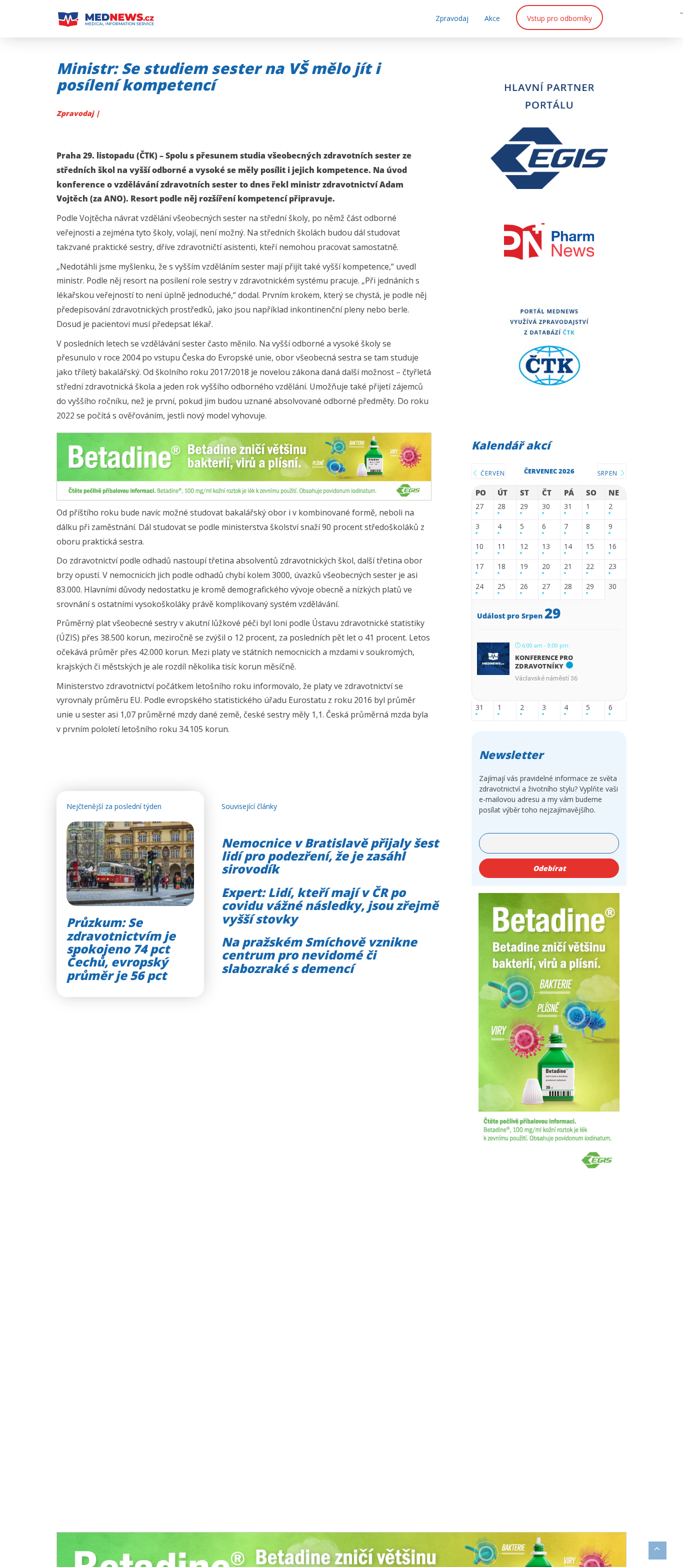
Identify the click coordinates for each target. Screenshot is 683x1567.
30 (546, 506)
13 (546, 546)
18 (502, 566)
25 (502, 586)
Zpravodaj (452, 18)
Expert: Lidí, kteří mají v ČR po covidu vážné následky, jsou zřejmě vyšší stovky (330, 905)
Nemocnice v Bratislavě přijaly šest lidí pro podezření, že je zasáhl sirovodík (330, 856)
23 (612, 566)
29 (524, 506)
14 (568, 546)
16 (612, 546)
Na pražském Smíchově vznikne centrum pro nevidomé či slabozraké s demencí (319, 955)
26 (524, 586)
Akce (492, 18)
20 (546, 566)
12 (524, 546)
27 (480, 506)
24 (480, 586)
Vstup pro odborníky (559, 18)
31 (568, 506)
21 (568, 566)
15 (590, 546)
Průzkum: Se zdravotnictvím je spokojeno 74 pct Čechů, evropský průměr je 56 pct (121, 949)
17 (480, 566)
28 (502, 506)
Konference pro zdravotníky (544, 662)
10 (480, 546)
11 (502, 546)
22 (590, 566)
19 (524, 566)
